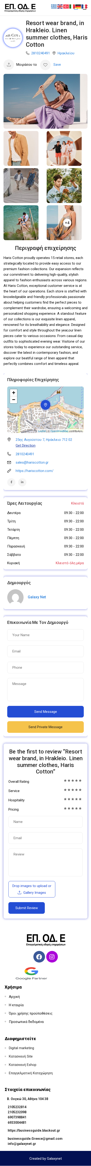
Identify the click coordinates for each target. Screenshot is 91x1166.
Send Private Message (45, 727)
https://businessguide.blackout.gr (34, 1130)
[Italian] (72, 6)
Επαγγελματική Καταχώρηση (31, 1073)
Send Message (45, 712)
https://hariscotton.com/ (34, 471)
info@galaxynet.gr (22, 1144)
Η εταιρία (16, 1005)
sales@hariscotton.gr (32, 462)
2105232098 (17, 1112)
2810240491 (40, 53)
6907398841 (17, 1117)
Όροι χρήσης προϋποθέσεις (30, 1013)
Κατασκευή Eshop (22, 1065)
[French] (84, 6)
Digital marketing (21, 1048)
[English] (60, 6)
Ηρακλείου (66, 53)
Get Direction (25, 445)
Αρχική (14, 997)
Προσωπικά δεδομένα (26, 1022)
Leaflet (42, 431)
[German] (78, 6)
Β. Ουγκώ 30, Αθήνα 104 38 (27, 1099)
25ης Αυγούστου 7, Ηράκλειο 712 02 (44, 440)
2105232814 (17, 1107)
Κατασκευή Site (21, 1056)
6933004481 (17, 1122)
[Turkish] (66, 6)
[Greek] (54, 6)
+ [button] (13, 393)
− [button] (13, 400)
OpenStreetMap (59, 431)
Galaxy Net (37, 597)
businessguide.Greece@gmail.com (35, 1138)
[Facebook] (39, 957)
